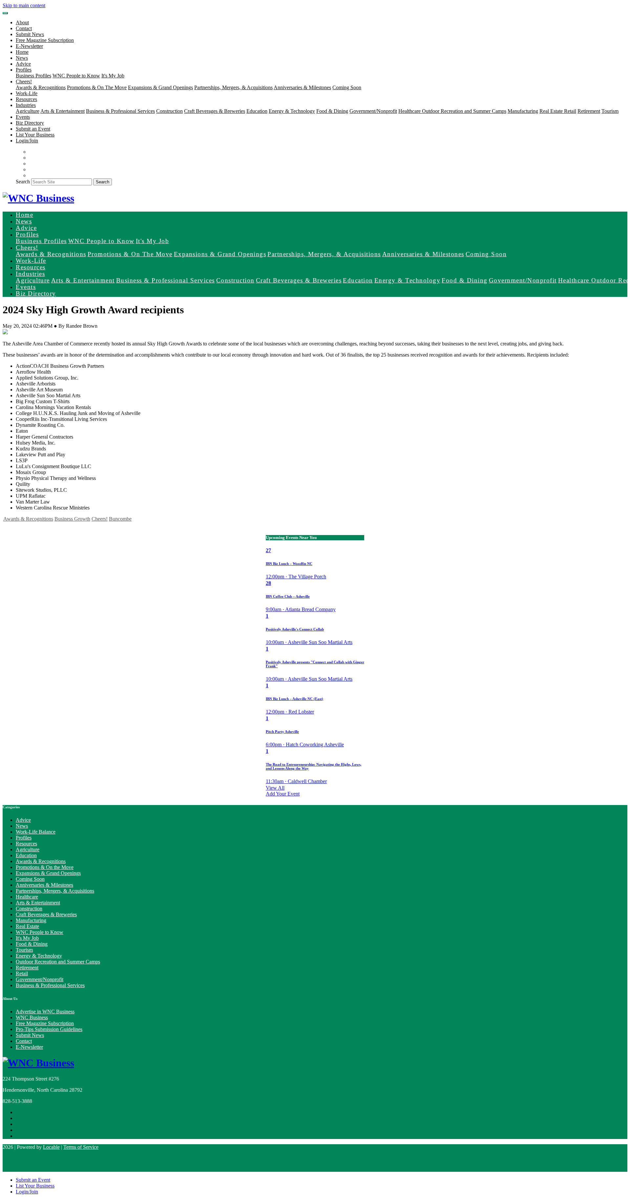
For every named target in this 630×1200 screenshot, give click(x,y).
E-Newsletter (29, 46)
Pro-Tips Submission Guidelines (49, 1029)
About (22, 22)
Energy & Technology (292, 111)
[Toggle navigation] (5, 13)
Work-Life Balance (35, 832)
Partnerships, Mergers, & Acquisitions (233, 87)
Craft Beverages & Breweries (214, 111)
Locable (51, 1147)
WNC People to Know (76, 75)
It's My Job (112, 75)
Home (22, 52)
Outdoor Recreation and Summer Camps (464, 111)
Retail (570, 111)
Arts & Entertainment (62, 111)
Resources (26, 99)
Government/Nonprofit (373, 111)
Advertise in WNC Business (45, 1011)
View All (275, 788)
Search (23, 181)
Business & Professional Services (120, 111)
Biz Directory (30, 123)
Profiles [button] (24, 69)
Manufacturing (523, 111)
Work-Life (26, 93)
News (22, 58)
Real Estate (551, 111)
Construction (169, 111)
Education (256, 111)
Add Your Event (283, 794)
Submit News (30, 34)
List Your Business (35, 134)
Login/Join (27, 140)
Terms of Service (80, 1147)
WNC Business (32, 1017)
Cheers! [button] (24, 81)
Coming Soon (346, 87)
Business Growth (72, 519)
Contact (24, 28)
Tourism (610, 111)
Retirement (589, 111)
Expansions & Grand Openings (160, 87)
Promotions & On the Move (45, 867)
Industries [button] (26, 105)
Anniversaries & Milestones (302, 87)
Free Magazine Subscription (45, 40)
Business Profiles (33, 75)
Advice (23, 64)
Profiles (24, 837)
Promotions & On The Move (97, 87)
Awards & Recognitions (41, 87)
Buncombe (120, 519)
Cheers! (100, 519)
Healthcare (410, 111)
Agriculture (27, 111)
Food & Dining (332, 111)
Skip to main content (24, 5)
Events (23, 117)
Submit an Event (33, 129)
